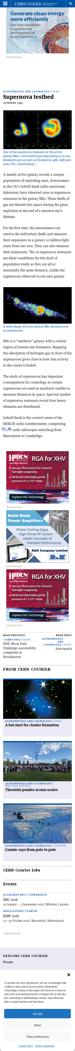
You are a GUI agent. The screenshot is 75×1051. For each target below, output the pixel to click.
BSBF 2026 (11, 916)
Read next (64, 635)
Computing (12, 639)
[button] (69, 975)
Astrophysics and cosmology (26, 92)
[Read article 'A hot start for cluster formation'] (37, 699)
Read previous (14, 635)
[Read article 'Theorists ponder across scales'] (37, 761)
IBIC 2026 (10, 899)
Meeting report (17, 786)
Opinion (60, 846)
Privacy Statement (45, 1045)
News (56, 92)
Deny (37, 1025)
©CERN (8, 962)
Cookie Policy (26, 1045)
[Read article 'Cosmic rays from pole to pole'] (37, 824)
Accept (37, 1014)
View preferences (37, 1037)
